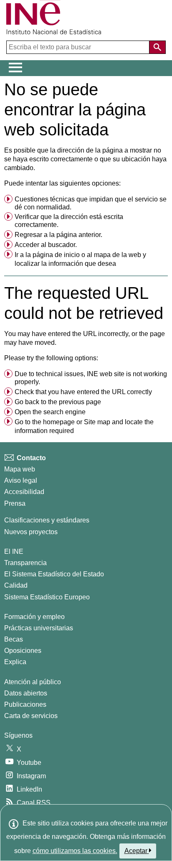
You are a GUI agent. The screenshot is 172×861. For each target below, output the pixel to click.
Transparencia (25, 562)
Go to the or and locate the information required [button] (84, 426)
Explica (15, 661)
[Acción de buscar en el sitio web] (157, 47)
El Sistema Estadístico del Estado (54, 574)
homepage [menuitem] (59, 421)
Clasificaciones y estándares (46, 520)
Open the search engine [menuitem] (50, 411)
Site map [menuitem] (97, 421)
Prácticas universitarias (38, 628)
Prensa (14, 503)
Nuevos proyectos (31, 531)
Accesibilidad (24, 491)
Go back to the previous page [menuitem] (58, 401)
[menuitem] (86, 203)
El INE (13, 551)
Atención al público (32, 681)
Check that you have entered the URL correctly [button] (83, 391)
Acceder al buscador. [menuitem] (46, 244)
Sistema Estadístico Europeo (47, 597)
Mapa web (19, 469)
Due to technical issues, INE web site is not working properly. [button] (91, 377)
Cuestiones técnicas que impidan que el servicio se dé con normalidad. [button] (91, 203)
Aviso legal (20, 480)
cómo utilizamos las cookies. (75, 850)
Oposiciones (22, 650)
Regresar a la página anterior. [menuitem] (58, 234)
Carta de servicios (31, 715)
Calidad (16, 585)
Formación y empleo (34, 616)
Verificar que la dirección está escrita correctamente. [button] (69, 220)
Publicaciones (25, 704)
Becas (13, 639)
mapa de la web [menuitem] (117, 254)
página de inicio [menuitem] (56, 254)
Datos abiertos (25, 693)
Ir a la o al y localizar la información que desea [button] (80, 259)
